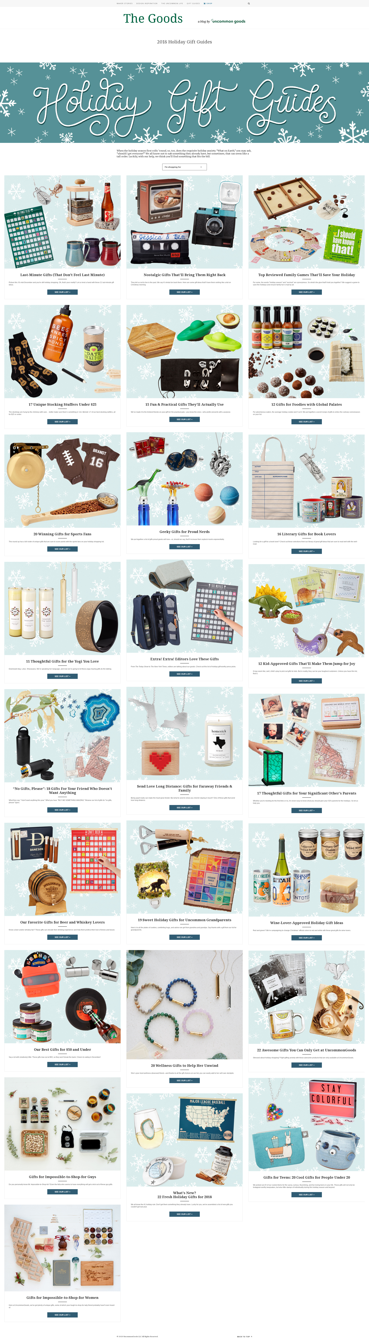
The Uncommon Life (172, 3)
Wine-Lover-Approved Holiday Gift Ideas (306, 923)
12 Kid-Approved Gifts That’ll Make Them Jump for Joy (306, 664)
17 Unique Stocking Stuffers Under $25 (62, 404)
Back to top (243, 1337)
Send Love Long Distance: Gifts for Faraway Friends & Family (184, 788)
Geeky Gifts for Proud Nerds (184, 532)
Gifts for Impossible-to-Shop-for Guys (62, 1177)
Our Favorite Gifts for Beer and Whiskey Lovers (62, 922)
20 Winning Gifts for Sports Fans (62, 534)
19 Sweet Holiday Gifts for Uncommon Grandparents (184, 920)
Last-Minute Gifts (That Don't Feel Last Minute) (62, 275)
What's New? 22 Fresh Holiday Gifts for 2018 (184, 1195)
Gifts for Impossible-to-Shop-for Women (62, 1298)
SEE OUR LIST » (62, 292)
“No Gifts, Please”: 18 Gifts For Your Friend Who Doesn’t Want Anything (62, 791)
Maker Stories (125, 3)
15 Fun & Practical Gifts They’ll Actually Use (184, 404)
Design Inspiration (147, 3)
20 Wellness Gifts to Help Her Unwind (184, 1066)
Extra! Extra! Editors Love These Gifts (184, 659)
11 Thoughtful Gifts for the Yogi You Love (62, 661)
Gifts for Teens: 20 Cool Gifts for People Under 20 (306, 1177)
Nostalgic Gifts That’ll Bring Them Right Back (184, 275)
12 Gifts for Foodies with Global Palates (306, 404)
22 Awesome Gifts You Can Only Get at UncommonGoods (306, 1050)
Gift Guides (193, 3)
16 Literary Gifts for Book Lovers (306, 534)
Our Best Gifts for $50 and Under (62, 1049)
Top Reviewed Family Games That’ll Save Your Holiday (306, 275)
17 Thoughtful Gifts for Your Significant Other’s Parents (306, 793)
